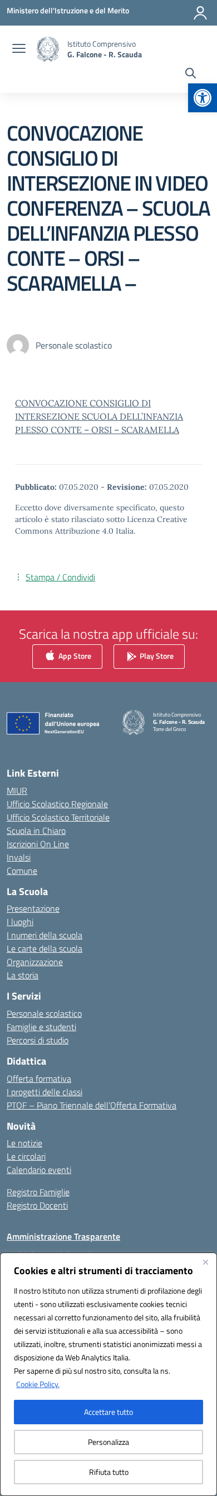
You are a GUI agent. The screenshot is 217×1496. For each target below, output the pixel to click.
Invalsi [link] (19, 857)
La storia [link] (22, 975)
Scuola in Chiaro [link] (36, 830)
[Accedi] (200, 13)
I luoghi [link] (20, 921)
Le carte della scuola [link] (44, 948)
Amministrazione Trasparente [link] (63, 1236)
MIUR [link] (17, 790)
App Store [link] (74, 656)
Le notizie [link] (24, 1143)
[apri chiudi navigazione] (19, 49)
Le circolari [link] (26, 1156)
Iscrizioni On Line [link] (38, 844)
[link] (202, 97)
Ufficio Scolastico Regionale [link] (57, 804)
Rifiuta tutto (109, 1472)
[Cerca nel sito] (190, 74)
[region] (108, 1374)
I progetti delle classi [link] (44, 1092)
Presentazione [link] (33, 908)
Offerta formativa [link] (39, 1078)
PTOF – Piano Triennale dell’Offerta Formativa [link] (91, 1105)
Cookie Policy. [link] (38, 1384)
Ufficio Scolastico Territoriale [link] (58, 817)
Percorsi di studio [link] (37, 1040)
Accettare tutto (108, 1412)
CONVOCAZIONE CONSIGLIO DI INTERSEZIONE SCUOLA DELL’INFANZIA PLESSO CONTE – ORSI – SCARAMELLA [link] (99, 416)
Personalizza (108, 1442)
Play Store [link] (156, 656)
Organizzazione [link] (35, 961)
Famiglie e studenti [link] (41, 1026)
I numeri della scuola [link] (44, 935)
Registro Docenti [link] (37, 1205)
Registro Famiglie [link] (38, 1192)
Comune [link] (22, 870)
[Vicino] (205, 1262)
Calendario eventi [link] (39, 1169)
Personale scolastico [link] (44, 1013)
